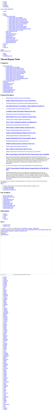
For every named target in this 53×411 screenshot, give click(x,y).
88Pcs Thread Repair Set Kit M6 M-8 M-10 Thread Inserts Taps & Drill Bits (27, 154)
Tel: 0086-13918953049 (8, 187)
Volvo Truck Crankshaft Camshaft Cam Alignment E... (21, 122)
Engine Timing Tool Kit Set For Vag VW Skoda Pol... (21, 100)
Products (5, 15)
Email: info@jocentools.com (9, 189)
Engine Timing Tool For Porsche (16, 30)
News (4, 45)
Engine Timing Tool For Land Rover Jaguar (18, 21)
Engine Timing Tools (10, 16)
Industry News (6, 226)
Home (4, 13)
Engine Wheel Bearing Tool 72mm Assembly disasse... (21, 138)
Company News (6, 224)
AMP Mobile (36, 228)
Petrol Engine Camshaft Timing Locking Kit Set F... (20, 127)
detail (10, 163)
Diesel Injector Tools (10, 38)
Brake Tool (8, 32)
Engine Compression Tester (12, 40)
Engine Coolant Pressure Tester (17, 229)
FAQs (4, 46)
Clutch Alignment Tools (11, 33)
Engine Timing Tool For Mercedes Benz (17, 18)
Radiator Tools (9, 36)
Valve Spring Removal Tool (31, 229)
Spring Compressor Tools (11, 31)
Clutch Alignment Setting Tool (44, 229)
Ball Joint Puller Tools (11, 42)
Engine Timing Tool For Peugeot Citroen (18, 26)
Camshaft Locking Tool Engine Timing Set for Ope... (21, 111)
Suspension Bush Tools (11, 41)
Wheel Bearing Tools (10, 37)
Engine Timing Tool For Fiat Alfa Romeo (18, 23)
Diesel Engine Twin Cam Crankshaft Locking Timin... (21, 117)
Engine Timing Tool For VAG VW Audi (18, 20)
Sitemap (30, 228)
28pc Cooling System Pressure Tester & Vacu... (19, 149)
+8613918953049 (4, 234)
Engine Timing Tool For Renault (16, 25)
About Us (5, 43)
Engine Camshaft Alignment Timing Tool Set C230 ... (21, 133)
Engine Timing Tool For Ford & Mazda (17, 27)
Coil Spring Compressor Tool (20, 230)
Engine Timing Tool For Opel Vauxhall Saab (18, 22)
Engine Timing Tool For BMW (15, 17)
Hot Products (25, 228)
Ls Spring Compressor (5, 229)
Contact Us (5, 47)
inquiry (7, 163)
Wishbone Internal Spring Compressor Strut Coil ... (20, 143)
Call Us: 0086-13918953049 (7, 9)
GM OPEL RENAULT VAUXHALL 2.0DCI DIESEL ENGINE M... (25, 106)
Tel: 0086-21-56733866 (8, 188)
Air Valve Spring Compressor (7, 230)
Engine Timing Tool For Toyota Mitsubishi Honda (20, 28)
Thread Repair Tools (10, 35)
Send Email (3, 233)
